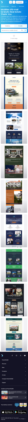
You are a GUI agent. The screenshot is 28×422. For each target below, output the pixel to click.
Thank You (13, 6)
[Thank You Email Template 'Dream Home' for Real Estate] (14, 300)
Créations (7, 26)
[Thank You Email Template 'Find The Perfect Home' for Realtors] (14, 231)
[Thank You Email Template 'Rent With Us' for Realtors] (14, 127)
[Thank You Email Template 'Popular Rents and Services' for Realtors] (14, 265)
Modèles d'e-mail (5, 6)
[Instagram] (16, 355)
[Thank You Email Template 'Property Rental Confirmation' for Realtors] (14, 334)
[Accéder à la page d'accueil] (1, 2)
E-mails (20, 26)
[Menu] (26, 2)
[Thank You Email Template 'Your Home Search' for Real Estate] (14, 161)
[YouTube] (24, 355)
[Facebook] (12, 355)
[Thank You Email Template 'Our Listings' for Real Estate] (14, 92)
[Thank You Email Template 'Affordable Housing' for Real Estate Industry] (14, 196)
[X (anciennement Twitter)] (20, 355)
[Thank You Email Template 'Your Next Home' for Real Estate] (14, 58)
